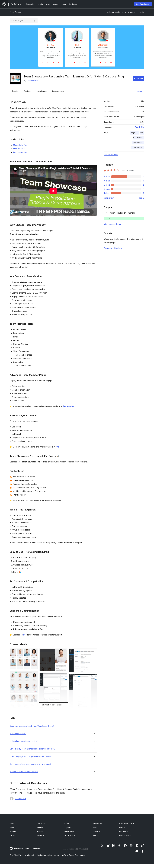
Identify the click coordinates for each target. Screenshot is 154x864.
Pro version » (69, 406)
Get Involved (97, 824)
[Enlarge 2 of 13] (34, 674)
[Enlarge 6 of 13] (64, 652)
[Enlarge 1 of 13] (34, 652)
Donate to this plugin (113, 248)
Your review (109, 198)
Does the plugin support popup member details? (31, 756)
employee (134, 133)
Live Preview (19, 148)
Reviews (27, 91)
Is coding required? (18, 733)
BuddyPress (125, 835)
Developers (69, 831)
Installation (42, 91)
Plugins (40, 831)
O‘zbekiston (37, 849)
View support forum (112, 224)
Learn (66, 824)
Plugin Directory (16, 12)
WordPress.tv (70, 835)
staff (141, 133)
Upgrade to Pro (20, 145)
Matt (122, 828)
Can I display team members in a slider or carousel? (32, 749)
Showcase (41, 824)
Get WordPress (142, 4)
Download (138, 79)
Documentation (20, 152)
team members (137, 142)
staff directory (138, 138)
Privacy (13, 835)
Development (58, 91)
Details (15, 91)
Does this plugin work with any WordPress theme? (32, 726)
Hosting (13, 831)
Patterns (40, 835)
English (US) (139, 127)
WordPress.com (126, 824)
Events (94, 828)
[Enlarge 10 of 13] (94, 652)
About (12, 824)
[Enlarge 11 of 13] (94, 677)
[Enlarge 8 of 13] (64, 707)
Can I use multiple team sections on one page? (30, 764)
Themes (40, 828)
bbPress (123, 831)
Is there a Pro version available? (24, 771)
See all (141, 198)
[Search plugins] (35, 20)
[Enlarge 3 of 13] (34, 698)
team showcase (137, 147)
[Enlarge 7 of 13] (64, 676)
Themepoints (32, 80)
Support (140, 91)
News (12, 828)
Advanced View (111, 154)
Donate (96, 831)
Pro (57, 447)
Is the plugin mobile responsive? (24, 741)
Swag (95, 835)
